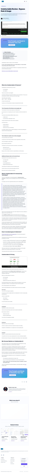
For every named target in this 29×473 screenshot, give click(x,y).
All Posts (10, 391)
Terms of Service (26, 471)
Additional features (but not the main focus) (8, 55)
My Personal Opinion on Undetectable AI (8, 58)
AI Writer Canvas (3, 462)
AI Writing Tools (3, 6)
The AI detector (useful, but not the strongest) (9, 54)
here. (25, 364)
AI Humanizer (12, 463)
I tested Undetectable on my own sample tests (9, 234)
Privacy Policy (21, 471)
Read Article (3, 440)
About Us (12, 462)
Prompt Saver (2, 459)
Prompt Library (12, 459)
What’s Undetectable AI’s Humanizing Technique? (10, 56)
